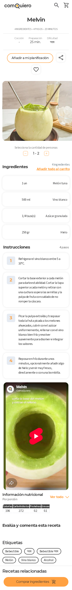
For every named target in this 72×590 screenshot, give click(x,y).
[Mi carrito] (66, 5)
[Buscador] (56, 5)
